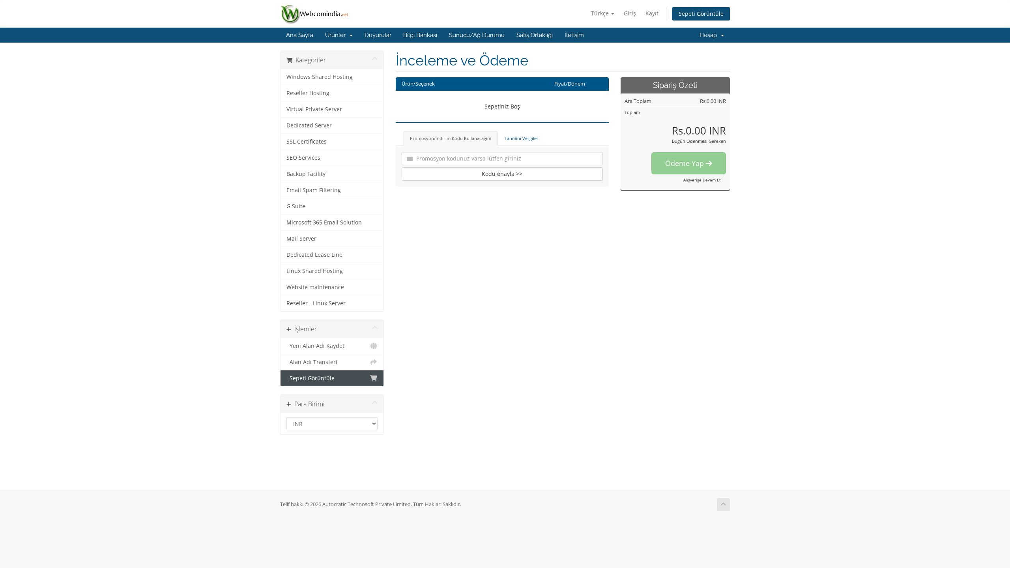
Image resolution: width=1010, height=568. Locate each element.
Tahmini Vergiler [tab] (522, 138)
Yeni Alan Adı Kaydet (315, 345)
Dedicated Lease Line (314, 254)
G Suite (295, 206)
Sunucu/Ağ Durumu (477, 35)
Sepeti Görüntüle (701, 13)
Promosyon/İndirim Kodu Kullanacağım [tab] (450, 138)
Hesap (710, 35)
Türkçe (600, 13)
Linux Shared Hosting (314, 271)
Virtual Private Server (314, 109)
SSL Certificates (306, 141)
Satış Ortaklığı (534, 35)
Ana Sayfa (299, 35)
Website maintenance (315, 287)
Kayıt (651, 13)
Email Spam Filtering (313, 190)
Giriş (630, 13)
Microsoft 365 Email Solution (324, 222)
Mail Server (301, 238)
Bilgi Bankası (420, 35)
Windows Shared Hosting (319, 76)
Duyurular (378, 35)
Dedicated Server (309, 125)
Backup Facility (305, 174)
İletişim (574, 35)
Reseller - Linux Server (316, 303)
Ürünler (337, 35)
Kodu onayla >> (502, 174)
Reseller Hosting (307, 93)
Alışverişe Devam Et (702, 180)
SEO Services (303, 157)
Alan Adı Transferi (311, 362)
